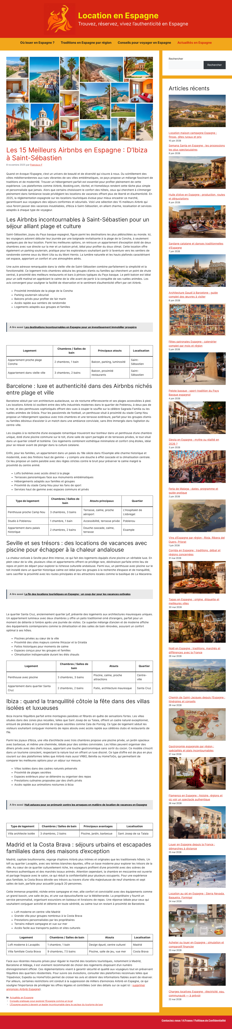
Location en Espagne (118, 15)
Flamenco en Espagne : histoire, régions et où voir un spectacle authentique (196, 797)
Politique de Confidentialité (210, 1020)
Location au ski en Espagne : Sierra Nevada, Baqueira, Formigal (197, 895)
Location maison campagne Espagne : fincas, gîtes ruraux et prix (193, 135)
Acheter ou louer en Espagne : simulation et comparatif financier (196, 944)
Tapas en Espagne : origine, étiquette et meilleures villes (194, 601)
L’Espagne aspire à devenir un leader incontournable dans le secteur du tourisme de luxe (56, 1004)
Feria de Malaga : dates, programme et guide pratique (193, 490)
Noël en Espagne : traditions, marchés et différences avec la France (194, 650)
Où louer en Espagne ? (37, 43)
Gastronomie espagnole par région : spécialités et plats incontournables (191, 748)
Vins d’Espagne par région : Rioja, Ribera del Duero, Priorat (197, 539)
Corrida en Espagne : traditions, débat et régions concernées (194, 552)
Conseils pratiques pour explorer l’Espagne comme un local (41, 1001)
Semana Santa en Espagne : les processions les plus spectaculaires (197, 147)
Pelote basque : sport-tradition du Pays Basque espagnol (194, 392)
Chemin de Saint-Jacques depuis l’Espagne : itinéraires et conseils (197, 699)
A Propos (187, 1020)
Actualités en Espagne (194, 43)
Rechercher (176, 58)
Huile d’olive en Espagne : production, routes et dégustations (197, 196)
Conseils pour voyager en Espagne (144, 43)
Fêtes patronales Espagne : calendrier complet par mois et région (193, 343)
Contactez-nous (171, 1020)
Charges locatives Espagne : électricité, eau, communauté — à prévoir (197, 993)
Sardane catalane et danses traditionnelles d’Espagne (196, 245)
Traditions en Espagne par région (86, 43)
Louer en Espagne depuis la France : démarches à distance (192, 846)
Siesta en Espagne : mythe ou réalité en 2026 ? (194, 441)
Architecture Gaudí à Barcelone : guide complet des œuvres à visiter (193, 294)
